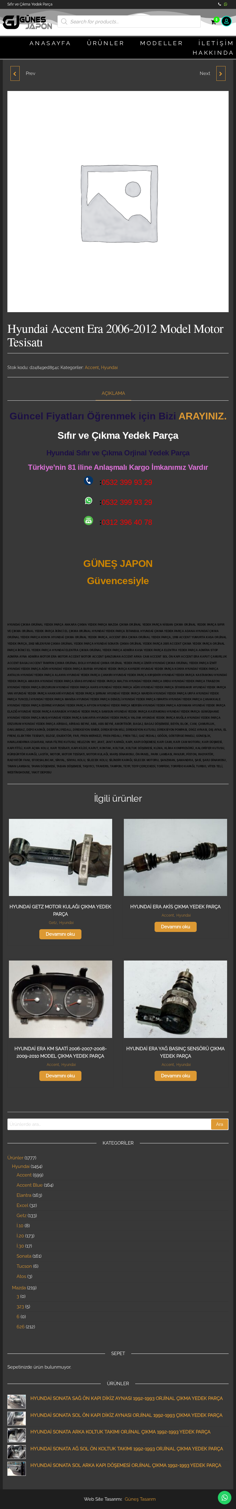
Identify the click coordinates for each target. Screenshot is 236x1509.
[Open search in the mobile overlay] (129, 21)
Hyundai (109, 367)
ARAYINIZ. (203, 416)
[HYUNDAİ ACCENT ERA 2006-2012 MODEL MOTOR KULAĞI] (221, 73)
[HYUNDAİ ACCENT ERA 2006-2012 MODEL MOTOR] (15, 73)
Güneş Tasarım (140, 1499)
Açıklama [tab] (113, 393)
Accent (92, 367)
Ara (219, 1124)
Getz (53, 923)
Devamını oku (60, 934)
